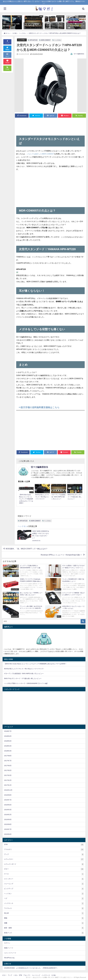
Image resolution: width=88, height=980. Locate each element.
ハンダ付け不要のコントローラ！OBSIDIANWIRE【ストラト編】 (26, 683)
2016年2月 (7, 814)
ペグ (43, 898)
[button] (4, 22)
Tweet (7, 49)
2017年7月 (7, 760)
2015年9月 (7, 819)
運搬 (43, 923)
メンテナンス (43, 903)
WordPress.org (9, 957)
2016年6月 (7, 805)
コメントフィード (10, 953)
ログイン (7, 943)
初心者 (43, 913)
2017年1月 (7, 785)
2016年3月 (7, 809)
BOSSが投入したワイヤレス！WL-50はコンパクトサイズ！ (24, 668)
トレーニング (43, 883)
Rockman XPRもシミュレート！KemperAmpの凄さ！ (61, 555)
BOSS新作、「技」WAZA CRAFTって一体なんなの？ (27, 548)
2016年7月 (7, 800)
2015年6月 (7, 834)
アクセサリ (43, 849)
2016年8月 (7, 795)
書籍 (43, 918)
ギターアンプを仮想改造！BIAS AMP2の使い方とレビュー (24, 673)
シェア (7, 43)
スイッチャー (43, 879)
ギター (43, 869)
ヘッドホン (21, 40)
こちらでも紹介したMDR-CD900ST (40, 154)
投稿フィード (8, 948)
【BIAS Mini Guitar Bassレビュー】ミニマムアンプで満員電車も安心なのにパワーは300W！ (35, 663)
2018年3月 (7, 751)
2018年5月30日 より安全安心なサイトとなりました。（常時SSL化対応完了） (31, 968)
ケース (43, 874)
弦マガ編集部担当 (79, 53)
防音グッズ (43, 933)
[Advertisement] (50, 126)
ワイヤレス (43, 908)
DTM (43, 844)
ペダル (15, 975)
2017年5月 (7, 770)
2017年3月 (7, 775)
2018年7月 (7, 731)
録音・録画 (43, 928)
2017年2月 (7, 780)
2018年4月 (7, 746)
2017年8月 (7, 755)
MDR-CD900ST (46, 40)
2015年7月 (7, 829)
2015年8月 (7, 824)
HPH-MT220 (33, 40)
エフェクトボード (43, 864)
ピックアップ (43, 888)
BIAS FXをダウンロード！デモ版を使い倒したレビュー (22, 678)
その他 (53, 975)
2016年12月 (8, 790)
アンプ (43, 854)
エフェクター (43, 859)
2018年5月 (7, 741)
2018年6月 (7, 736)
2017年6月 (7, 765)
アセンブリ (26, 975)
